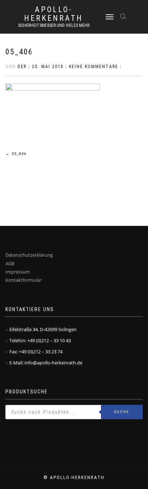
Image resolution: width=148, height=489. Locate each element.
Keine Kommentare (93, 66)
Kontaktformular (23, 280)
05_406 (19, 51)
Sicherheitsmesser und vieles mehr (53, 25)
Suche (121, 412)
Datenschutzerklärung (29, 255)
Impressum (17, 271)
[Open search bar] (124, 16)
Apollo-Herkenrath (53, 14)
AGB (9, 263)
